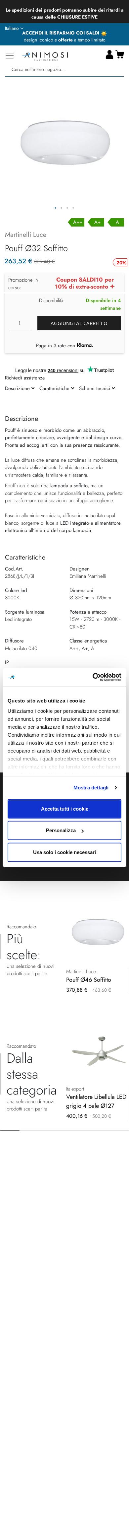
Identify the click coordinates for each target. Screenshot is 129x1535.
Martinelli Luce (25, 234)
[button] (14, 28)
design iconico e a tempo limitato (65, 39)
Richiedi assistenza (25, 377)
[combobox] (64, 69)
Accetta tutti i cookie (64, 808)
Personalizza (61, 830)
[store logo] (45, 55)
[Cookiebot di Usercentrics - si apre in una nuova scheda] (92, 677)
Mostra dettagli (91, 787)
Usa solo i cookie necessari (64, 852)
